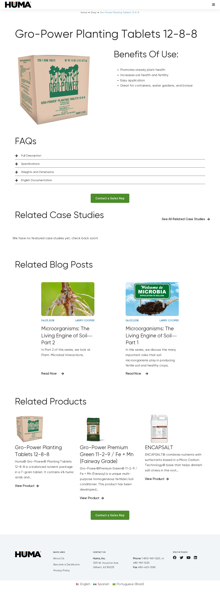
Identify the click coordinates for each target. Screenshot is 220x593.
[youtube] (189, 557)
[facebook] (175, 557)
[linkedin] (195, 557)
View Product (24, 485)
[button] (110, 156)
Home (84, 12)
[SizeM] (18, 3)
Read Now (49, 373)
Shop (93, 12)
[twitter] (181, 557)
